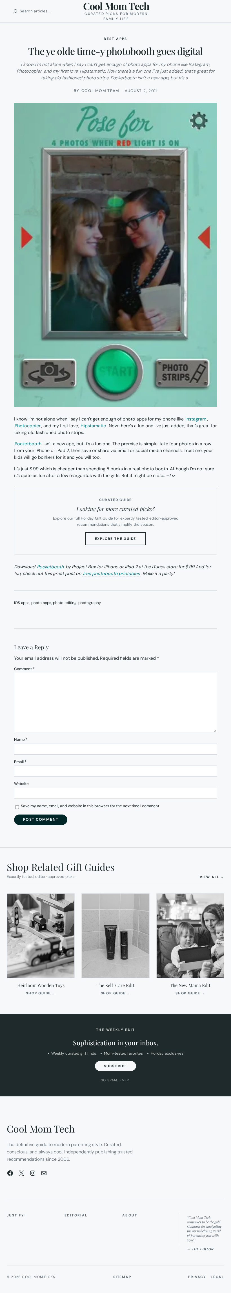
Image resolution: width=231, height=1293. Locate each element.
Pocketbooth (28, 444)
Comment (24, 668)
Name (21, 739)
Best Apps (115, 39)
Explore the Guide (120, 540)
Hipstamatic (93, 426)
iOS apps (22, 602)
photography (89, 602)
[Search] (15, 11)
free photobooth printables (111, 573)
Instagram (195, 419)
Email (20, 761)
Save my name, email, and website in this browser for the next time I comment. (90, 806)
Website (21, 783)
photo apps (41, 602)
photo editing (65, 602)
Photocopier (28, 426)
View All (212, 876)
